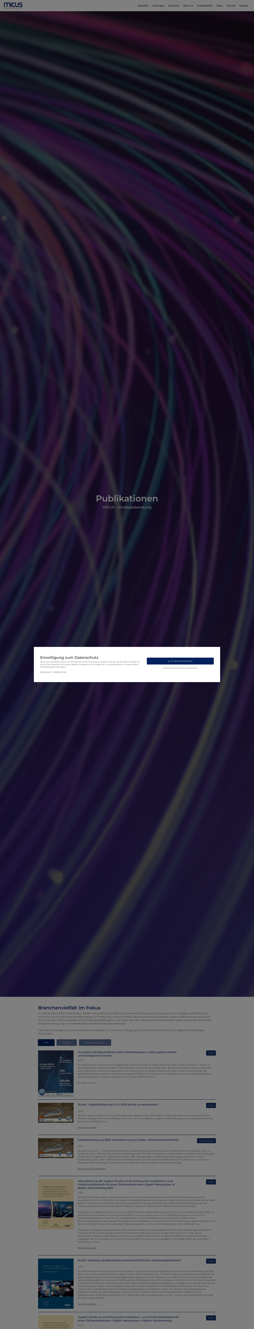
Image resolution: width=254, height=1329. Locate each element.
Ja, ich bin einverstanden (180, 661)
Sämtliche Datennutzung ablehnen (180, 667)
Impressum (46, 671)
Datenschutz (60, 671)
